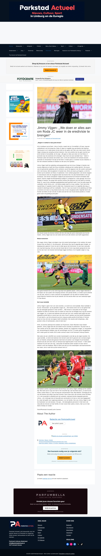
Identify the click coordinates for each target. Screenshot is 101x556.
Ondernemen (12, 50)
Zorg (22, 50)
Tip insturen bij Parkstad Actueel (17, 55)
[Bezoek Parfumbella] (50, 496)
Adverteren (69, 530)
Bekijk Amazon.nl (50, 70)
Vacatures (69, 532)
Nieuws (11, 46)
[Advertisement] (50, 33)
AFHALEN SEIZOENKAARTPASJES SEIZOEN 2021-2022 (53, 441)
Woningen (56, 50)
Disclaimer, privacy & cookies (67, 553)
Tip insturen (69, 527)
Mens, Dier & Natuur (51, 46)
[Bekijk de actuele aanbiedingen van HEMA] (64, 436)
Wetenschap (39, 50)
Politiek (39, 46)
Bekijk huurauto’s (64, 458)
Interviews (48, 50)
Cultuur (71, 46)
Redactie (87, 50)
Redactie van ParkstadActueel (62, 419)
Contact (68, 535)
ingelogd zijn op (47, 478)
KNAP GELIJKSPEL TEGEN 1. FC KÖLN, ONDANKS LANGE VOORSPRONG (57, 443)
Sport (62, 46)
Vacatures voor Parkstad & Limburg (71, 50)
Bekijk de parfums (50, 508)
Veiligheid (29, 46)
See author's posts (57, 423)
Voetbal (51, 440)
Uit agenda (80, 46)
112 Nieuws (41, 540)
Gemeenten (19, 46)
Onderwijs (30, 50)
